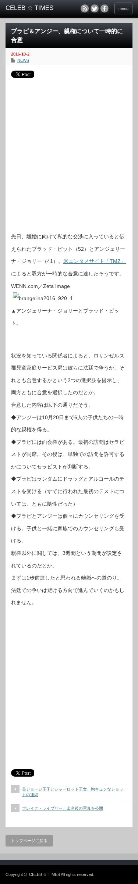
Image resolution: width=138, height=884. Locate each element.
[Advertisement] (69, 152)
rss (85, 8)
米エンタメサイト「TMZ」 (94, 261)
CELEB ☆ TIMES (44, 874)
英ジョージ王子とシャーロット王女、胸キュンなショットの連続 (72, 792)
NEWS (23, 60)
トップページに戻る (29, 840)
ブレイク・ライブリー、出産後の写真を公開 (62, 808)
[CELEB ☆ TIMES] (33, 8)
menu (123, 8)
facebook (104, 8)
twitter (95, 8)
